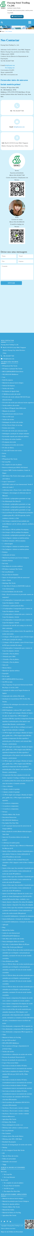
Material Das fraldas (8, 930)
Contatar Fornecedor (17, 16)
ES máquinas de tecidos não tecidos (12, 445)
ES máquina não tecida (9, 442)
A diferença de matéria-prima (11, 843)
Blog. (4, 927)
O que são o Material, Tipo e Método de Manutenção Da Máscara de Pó (17, 847)
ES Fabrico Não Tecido (9, 1122)
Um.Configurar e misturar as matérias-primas (15, 538)
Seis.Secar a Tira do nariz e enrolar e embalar (15, 1108)
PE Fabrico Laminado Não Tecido (12, 368)
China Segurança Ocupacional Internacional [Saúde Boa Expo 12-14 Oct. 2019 (17, 686)
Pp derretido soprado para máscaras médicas (15, 436)
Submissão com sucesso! (9, 1161)
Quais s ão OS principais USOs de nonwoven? (16, 577)
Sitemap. (4, 1147)
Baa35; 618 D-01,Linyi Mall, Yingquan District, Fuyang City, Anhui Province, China (14, 350)
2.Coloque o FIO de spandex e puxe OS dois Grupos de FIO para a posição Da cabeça (17, 638)
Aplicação (5, 924)
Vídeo (4, 1034)
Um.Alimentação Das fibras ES (11, 501)
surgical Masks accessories (13, 1167)
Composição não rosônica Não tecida (13, 696)
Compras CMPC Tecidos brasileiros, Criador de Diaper (16, 472)
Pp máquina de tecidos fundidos (11, 439)
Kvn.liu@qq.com (9, 67)
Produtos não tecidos (8, 428)
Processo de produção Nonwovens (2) (13, 1057)
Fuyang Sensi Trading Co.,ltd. (10, 344)
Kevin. (4, 453)
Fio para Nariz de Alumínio (10, 574)
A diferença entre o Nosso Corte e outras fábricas (16, 490)
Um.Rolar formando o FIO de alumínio (13, 541)
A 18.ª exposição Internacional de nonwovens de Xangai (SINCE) (16, 827)
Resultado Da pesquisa (9, 1142)
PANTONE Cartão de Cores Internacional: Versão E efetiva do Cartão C (17, 486)
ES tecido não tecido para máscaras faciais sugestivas (18, 402)
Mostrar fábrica (6, 668)
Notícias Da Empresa (8, 385)
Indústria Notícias (7, 560)
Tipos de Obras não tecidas (10, 1156)
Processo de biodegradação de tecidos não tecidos (17, 1144)
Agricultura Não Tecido (9, 1119)
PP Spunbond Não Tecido (9, 366)
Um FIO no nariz (7, 682)
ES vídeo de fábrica (8, 447)
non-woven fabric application (14, 1194)
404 (3, 1153)
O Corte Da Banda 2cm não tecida (12, 591)
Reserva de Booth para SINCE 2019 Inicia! (15, 467)
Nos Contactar (9, 31)
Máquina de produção (8, 411)
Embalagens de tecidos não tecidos (12, 422)
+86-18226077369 (8, 356)
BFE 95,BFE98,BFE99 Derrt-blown (12, 371)
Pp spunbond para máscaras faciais (12, 414)
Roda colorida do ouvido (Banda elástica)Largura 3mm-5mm (17, 833)
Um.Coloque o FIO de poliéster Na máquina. (15, 529)
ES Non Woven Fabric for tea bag (12, 425)
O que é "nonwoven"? (8, 481)
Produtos (5, 552)
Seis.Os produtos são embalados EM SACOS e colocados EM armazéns (16, 1098)
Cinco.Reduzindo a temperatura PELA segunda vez (17, 1026)
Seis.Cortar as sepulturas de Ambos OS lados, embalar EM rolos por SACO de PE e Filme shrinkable (15, 1074)
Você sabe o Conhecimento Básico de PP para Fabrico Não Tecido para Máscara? (15, 946)
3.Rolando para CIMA (8, 656)
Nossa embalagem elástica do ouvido (13, 941)
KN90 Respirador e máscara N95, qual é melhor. (16, 710)
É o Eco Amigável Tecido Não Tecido (13, 1150)
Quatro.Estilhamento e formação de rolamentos (16, 919)
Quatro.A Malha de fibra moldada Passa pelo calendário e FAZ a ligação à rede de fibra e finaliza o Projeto (18, 862)
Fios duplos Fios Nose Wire (10, 823)
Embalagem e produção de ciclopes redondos (15, 433)
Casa (3, 31)
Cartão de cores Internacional (11, 933)
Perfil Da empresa (7, 380)
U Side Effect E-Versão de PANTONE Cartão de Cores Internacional (16, 587)
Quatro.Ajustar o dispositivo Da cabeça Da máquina (17, 902)
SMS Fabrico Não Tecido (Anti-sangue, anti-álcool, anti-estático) (17, 477)
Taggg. (4, 1164)
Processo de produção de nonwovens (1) (14, 1060)
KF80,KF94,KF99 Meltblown (11, 936)
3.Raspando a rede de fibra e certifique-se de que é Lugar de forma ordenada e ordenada (17, 728)
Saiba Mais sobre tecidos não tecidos (13, 938)
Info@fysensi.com (10, 65)
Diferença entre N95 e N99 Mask (12, 1139)
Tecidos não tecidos (9, 362)
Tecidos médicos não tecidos (10, 405)
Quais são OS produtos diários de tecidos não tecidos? (15, 838)
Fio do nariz (5, 676)
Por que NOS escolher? (9, 1040)
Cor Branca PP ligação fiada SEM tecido (14, 408)
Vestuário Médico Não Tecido (11, 814)
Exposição (5, 673)
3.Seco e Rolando (7, 786)
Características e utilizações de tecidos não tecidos (17, 1054)
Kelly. (4, 456)
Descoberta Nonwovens (9, 817)
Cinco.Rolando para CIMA (10, 961)
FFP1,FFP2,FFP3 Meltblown (10, 1043)
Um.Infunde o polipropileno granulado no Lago (16, 498)
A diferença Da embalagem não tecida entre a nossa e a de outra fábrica (18, 706)
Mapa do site (4, 1232)
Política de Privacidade (16, 1232)
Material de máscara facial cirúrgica (12, 383)
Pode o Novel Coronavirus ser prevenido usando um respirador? (17, 596)
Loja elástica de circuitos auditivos (12, 566)
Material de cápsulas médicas (11, 670)
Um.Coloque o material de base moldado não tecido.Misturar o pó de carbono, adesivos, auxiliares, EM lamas (18, 523)
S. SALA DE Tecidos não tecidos (12, 450)
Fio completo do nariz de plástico (12, 464)
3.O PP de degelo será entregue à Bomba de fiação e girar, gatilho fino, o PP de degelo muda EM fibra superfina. (17, 797)
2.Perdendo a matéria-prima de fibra (13, 605)
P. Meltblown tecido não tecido (11, 394)
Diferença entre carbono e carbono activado (15, 1127)
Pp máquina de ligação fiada (10, 391)
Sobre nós (5, 665)
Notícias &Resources (8, 1116)
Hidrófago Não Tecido (9, 583)
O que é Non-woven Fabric (10, 1063)
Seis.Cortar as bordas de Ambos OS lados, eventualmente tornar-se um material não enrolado (17, 1067)
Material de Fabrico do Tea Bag (11, 1037)
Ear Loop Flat (6, 462)
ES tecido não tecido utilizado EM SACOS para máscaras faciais (16, 398)
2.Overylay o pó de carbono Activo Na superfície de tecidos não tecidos (17, 632)
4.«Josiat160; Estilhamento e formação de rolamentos (18, 916)
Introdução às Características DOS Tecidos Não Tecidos (16, 700)
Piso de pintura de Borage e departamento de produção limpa (15, 1047)
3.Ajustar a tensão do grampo (11, 789)
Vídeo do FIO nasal (8, 416)
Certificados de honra (8, 555)
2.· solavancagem (7, 543)
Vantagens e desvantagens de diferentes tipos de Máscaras (16, 494)
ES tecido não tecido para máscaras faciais (14, 431)
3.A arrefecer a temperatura (10, 803)
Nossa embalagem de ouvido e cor (12, 1125)
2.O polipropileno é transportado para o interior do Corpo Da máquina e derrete (17, 601)
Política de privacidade (9, 1159)
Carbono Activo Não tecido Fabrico (12, 1136)
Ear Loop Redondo (8, 572)
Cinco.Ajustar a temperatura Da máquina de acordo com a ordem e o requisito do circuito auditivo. (17, 999)
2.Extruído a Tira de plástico (10, 653)
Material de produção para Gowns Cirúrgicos (15, 558)
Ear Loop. (5, 563)
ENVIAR (11, 283)
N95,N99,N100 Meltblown (10, 374)
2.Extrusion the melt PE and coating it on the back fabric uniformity (17, 627)
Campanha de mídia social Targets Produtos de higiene (16, 692)
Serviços (4, 811)
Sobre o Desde (6, 580)
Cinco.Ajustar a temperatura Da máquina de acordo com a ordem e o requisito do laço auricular (17, 1005)
